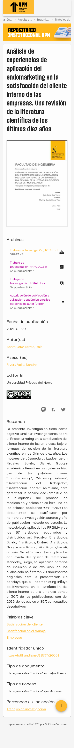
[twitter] (63, 409)
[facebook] (53, 409)
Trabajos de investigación (63, 19)
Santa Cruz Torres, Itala (25, 347)
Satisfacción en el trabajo (26, 631)
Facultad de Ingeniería (25, 19)
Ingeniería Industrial (43, 19)
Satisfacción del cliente (25, 624)
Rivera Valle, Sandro (22, 364)
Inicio (10, 19)
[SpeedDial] (61, 706)
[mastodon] (43, 409)
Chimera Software (56, 724)
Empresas (14, 637)
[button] (37, 267)
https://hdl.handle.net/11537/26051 (33, 655)
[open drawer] (66, 8)
